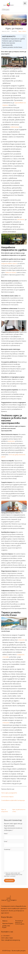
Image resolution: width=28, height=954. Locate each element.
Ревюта (4, 921)
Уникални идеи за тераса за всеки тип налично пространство (11, 43)
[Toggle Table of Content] (23, 36)
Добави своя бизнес (6, 926)
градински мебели (6, 263)
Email (6, 841)
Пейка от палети (10, 272)
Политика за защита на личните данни (19, 922)
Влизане (6, 9)
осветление (14, 127)
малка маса (11, 441)
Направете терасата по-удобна (13, 39)
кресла (15, 263)
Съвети (24, 31)
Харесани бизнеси (7, 923)
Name (6, 834)
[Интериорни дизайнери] (8, 4)
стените (21, 640)
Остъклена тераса (7, 796)
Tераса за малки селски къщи (12, 47)
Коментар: (7, 849)
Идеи (20, 31)
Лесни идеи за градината (9, 793)
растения (20, 219)
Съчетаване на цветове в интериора (13, 800)
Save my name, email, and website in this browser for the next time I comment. (13, 874)
